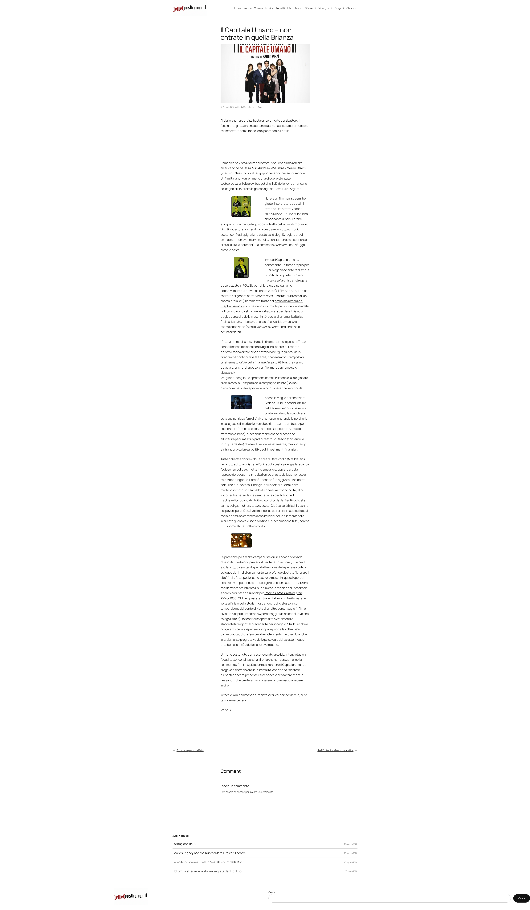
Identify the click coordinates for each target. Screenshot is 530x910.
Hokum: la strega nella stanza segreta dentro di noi (207, 871)
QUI (240, 598)
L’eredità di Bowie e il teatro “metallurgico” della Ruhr (208, 862)
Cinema (261, 107)
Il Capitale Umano (286, 260)
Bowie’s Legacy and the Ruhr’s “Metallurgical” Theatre (209, 853)
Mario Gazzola (249, 107)
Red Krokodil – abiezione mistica (335, 750)
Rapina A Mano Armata (279, 593)
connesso (239, 792)
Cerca (271, 892)
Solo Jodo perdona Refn (190, 750)
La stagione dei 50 (185, 844)
